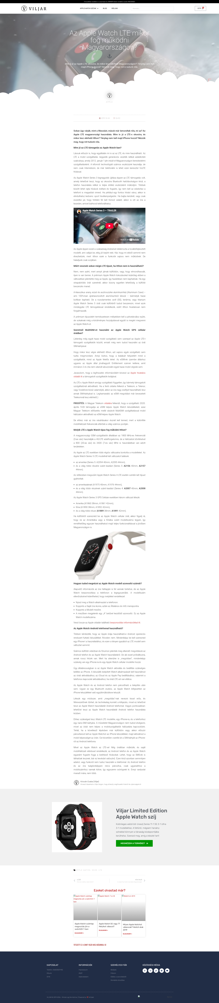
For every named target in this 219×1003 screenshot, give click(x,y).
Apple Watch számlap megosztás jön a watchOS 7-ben (84, 926)
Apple (109, 102)
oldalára (108, 403)
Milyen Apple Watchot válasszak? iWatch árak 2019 (133, 927)
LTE (100, 870)
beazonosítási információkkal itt (125, 622)
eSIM (94, 870)
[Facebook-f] (145, 970)
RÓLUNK (115, 8)
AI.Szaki (91, 997)
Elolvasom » (79, 933)
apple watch (83, 870)
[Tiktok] (156, 970)
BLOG (105, 8)
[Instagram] (150, 970)
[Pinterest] (161, 970)
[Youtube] (167, 970)
